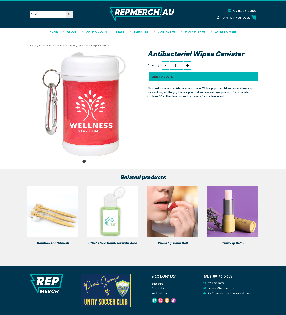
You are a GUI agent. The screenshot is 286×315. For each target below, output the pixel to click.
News (120, 31)
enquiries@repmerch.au (220, 288)
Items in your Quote (237, 17)
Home (53, 31)
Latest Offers (226, 31)
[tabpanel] (84, 104)
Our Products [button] (96, 31)
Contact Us (167, 31)
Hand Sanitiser (67, 45)
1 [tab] (84, 161)
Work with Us (195, 31)
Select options (172, 249)
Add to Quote (162, 76)
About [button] (72, 31)
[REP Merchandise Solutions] (46, 283)
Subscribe (141, 31)
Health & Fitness (48, 45)
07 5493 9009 (244, 11)
